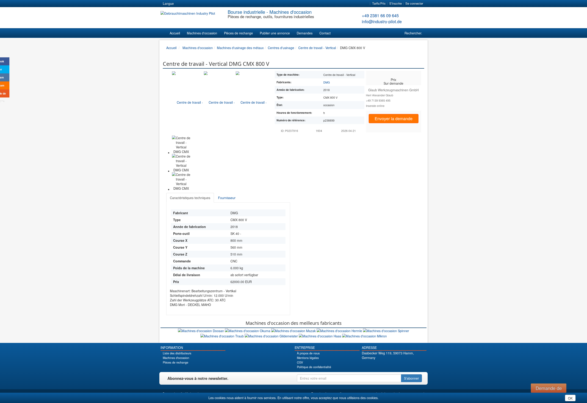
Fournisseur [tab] (226, 197)
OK (570, 398)
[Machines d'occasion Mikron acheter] (364, 335)
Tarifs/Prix (379, 3)
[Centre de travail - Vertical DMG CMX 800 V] (188, 102)
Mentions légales (308, 358)
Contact (325, 33)
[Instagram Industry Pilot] (410, 365)
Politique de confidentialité (314, 367)
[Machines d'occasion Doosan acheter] (201, 330)
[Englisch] (188, 3)
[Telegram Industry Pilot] (394, 365)
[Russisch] (196, 3)
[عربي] (221, 3)
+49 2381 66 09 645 (380, 15)
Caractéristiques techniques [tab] (190, 197)
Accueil (175, 33)
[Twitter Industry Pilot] (386, 365)
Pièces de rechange (238, 33)
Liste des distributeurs (177, 353)
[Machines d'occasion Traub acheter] (222, 335)
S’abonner (411, 378)
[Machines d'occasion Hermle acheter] (340, 330)
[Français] (213, 3)
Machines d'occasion (202, 33)
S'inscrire (395, 3)
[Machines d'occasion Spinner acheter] (386, 330)
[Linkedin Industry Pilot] (402, 365)
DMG (326, 82)
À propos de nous (308, 353)
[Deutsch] (180, 3)
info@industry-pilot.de (382, 21)
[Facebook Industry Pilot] (378, 365)
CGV (300, 362)
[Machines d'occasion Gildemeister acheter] (272, 335)
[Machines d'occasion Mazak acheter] (294, 330)
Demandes (305, 33)
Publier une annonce (275, 33)
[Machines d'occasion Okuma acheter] (248, 330)
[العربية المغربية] (205, 3)
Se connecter (414, 3)
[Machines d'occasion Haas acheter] (320, 335)
